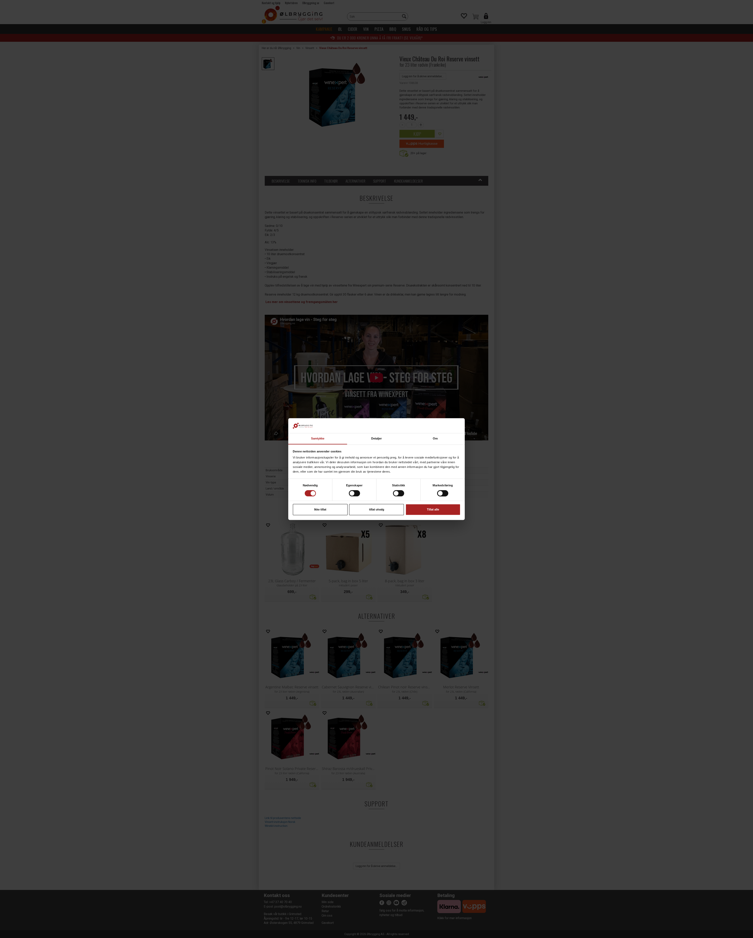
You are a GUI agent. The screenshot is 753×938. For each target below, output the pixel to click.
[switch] (354, 493)
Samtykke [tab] (318, 438)
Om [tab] (435, 438)
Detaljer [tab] (376, 438)
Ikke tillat (320, 509)
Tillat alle (433, 509)
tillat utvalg (376, 509)
